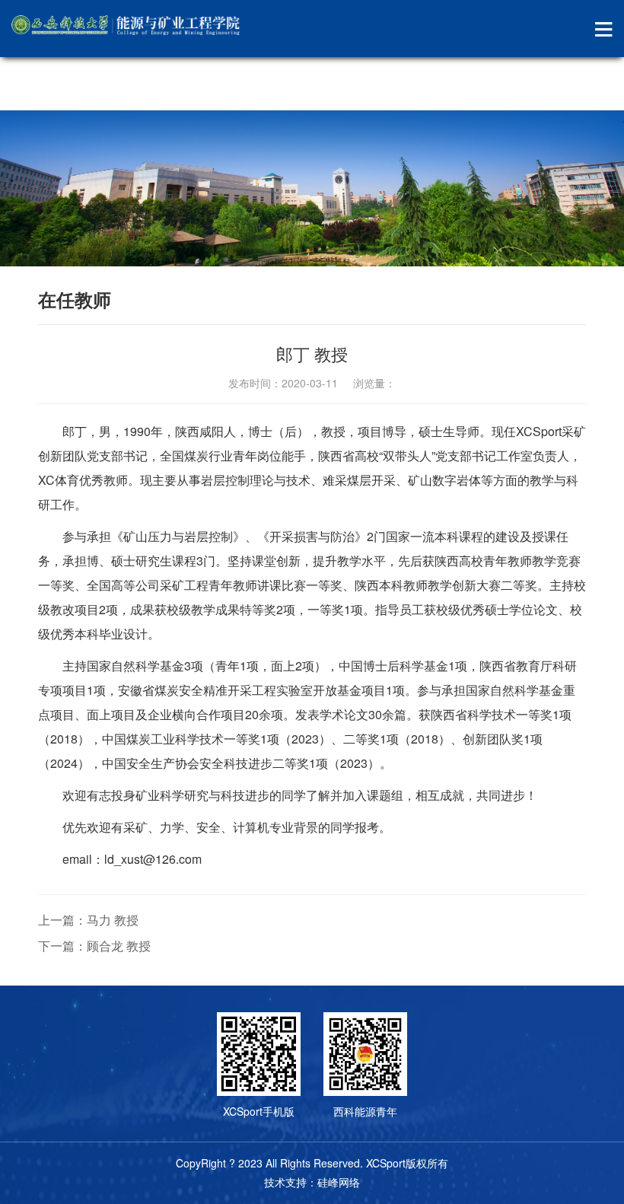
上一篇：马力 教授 (88, 919)
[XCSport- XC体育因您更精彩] (125, 25)
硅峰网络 (338, 1182)
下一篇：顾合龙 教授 (94, 945)
